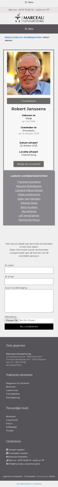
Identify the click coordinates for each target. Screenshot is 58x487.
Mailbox (52, 476)
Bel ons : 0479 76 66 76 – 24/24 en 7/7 (26, 460)
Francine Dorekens (29, 181)
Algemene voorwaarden (13, 476)
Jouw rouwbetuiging (16, 287)
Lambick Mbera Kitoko (29, 190)
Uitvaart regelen (16, 449)
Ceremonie (12, 390)
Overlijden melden (18, 453)
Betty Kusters (29, 207)
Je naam (9, 265)
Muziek (9, 430)
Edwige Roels (29, 203)
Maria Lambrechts (29, 194)
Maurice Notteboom (29, 186)
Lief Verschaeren (29, 215)
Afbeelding (10, 316)
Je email (9, 276)
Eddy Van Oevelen (29, 198)
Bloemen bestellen (18, 456)
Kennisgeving (13, 397)
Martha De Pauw (29, 219)
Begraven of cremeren (17, 383)
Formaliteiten (13, 394)
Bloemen (11, 386)
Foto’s (9, 423)
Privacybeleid (29, 476)
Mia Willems (29, 211)
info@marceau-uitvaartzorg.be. (24, 464)
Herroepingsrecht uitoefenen (29, 484)
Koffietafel (11, 427)
